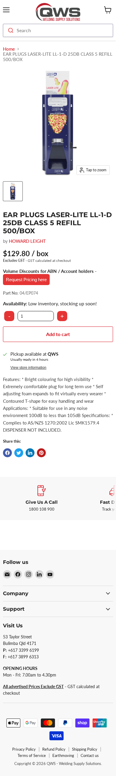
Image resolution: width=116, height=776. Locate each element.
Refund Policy (53, 749)
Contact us (90, 755)
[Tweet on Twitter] (18, 452)
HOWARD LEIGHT (27, 241)
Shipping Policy (84, 749)
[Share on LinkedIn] (30, 452)
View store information (28, 368)
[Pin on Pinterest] (41, 452)
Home (9, 49)
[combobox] (58, 30)
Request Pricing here (26, 279)
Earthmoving (63, 755)
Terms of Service (32, 755)
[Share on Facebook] (7, 452)
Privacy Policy (24, 749)
